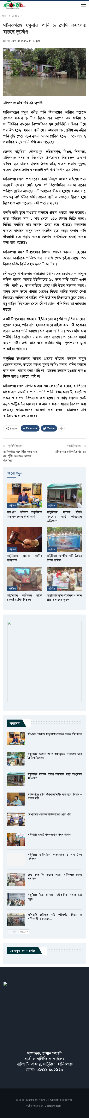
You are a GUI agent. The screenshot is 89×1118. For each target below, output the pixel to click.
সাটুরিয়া (12, 505)
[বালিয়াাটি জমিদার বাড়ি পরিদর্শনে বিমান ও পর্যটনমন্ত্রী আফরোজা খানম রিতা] (16, 919)
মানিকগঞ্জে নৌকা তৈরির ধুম (70, 452)
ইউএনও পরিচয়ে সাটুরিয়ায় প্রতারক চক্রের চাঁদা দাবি (55, 734)
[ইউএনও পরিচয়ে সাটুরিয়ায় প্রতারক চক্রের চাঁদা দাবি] (24, 496)
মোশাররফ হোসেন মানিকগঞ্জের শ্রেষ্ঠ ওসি (49, 814)
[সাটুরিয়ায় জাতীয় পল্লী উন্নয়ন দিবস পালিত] (64, 539)
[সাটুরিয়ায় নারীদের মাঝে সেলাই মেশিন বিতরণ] (24, 579)
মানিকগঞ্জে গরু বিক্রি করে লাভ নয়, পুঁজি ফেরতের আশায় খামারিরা (20, 456)
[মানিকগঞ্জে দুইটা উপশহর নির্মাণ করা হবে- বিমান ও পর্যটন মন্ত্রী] (16, 799)
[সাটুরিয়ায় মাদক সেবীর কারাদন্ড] (24, 539)
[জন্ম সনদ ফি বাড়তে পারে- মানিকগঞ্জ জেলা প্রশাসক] (16, 879)
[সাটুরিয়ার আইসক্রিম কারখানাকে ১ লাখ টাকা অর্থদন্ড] (16, 859)
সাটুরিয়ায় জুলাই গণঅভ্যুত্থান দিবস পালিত (49, 834)
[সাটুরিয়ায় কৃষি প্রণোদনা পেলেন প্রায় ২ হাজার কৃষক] (64, 579)
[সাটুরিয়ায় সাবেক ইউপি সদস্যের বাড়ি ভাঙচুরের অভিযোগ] (64, 496)
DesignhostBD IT (54, 1105)
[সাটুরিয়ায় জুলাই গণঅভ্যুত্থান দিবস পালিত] (16, 839)
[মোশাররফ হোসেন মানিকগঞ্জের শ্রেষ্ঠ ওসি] (16, 819)
